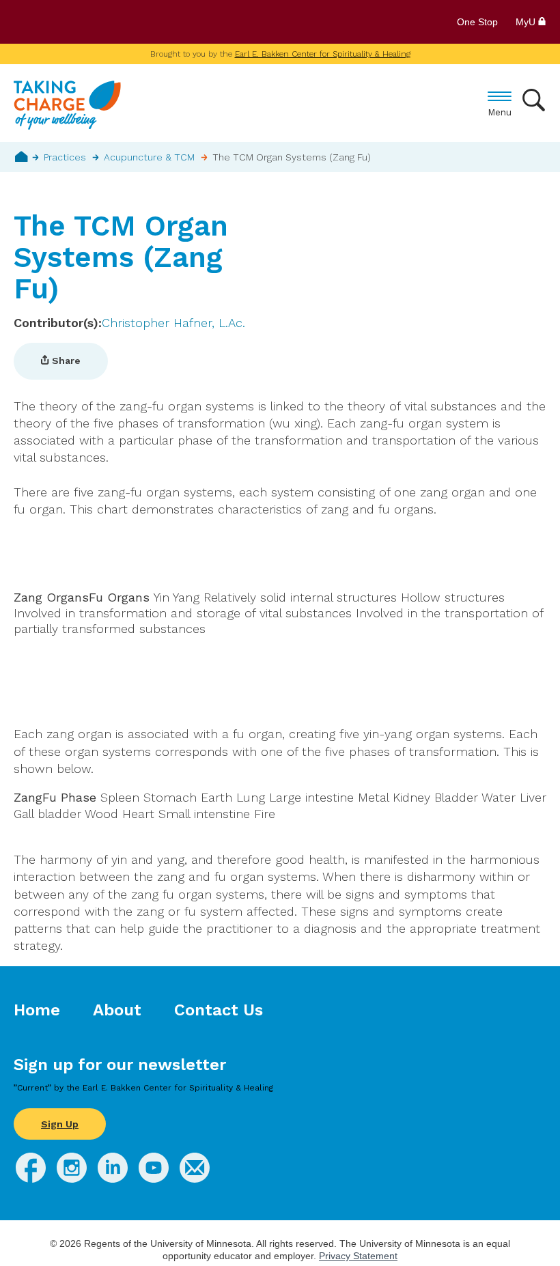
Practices (65, 157)
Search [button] (534, 100)
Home (21, 156)
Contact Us (218, 1009)
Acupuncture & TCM (149, 157)
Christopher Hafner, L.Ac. (173, 322)
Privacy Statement (358, 1255)
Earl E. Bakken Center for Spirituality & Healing (322, 54)
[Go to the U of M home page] (112, 22)
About (117, 1009)
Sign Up (60, 1124)
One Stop (477, 21)
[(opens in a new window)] (31, 1178)
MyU (527, 21)
